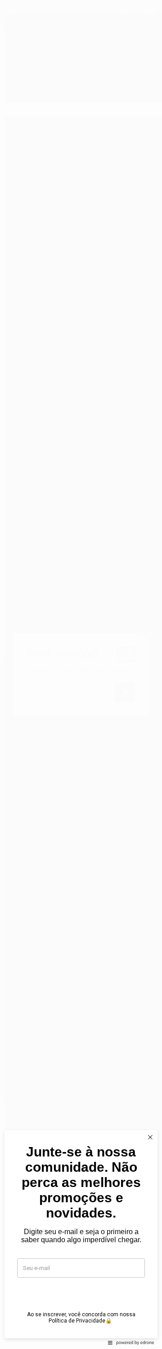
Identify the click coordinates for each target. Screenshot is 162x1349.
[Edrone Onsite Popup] (81, 674)
